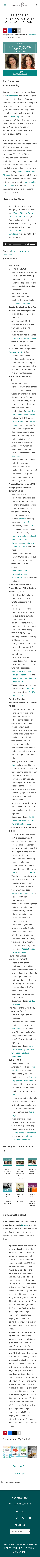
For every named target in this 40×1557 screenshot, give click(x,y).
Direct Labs (30, 689)
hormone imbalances (20, 536)
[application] (20, 244)
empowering (13, 116)
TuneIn (12, 216)
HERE (16, 1504)
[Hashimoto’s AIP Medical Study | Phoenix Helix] (8, 1162)
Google (31, 213)
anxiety (22, 519)
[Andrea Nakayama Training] (32, 1187)
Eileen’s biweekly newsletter (23, 1133)
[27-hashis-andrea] (20, 59)
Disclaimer (20, 1552)
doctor (14, 765)
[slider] (33, 244)
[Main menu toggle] (4, 5)
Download (7, 254)
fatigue (24, 546)
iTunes (16, 213)
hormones (31, 872)
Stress (14, 421)
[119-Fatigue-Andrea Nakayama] (32, 1162)
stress (21, 872)
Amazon (26, 216)
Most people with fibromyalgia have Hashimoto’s (19, 574)
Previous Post (20, 1466)
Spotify (19, 216)
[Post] (15, 31)
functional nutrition (22, 303)
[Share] (10, 31)
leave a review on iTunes (25, 338)
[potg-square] (20, 1187)
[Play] (6, 244)
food (13, 872)
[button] (37, 5)
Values (17, 1548)
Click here (32, 35)
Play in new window (20, 251)
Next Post (20, 1473)
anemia (26, 543)
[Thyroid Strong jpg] (8, 1187)
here (13, 1094)
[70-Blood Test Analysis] (20, 1162)
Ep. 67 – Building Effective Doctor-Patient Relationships (23, 820)
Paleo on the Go (16, 352)
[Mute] (28, 244)
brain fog (27, 522)
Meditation (16, 1029)
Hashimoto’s (12, 96)
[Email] (19, 31)
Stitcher (23, 213)
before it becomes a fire (22, 893)
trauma (21, 421)
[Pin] (5, 31)
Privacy (29, 1548)
